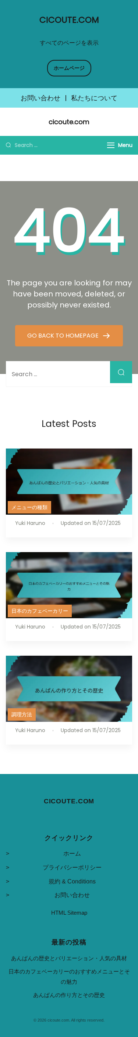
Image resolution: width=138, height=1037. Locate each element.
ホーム (72, 853)
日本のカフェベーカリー (39, 611)
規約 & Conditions (72, 881)
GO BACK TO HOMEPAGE (63, 335)
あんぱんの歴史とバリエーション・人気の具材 (69, 958)
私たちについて (94, 98)
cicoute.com (69, 20)
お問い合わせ (40, 98)
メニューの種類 (29, 507)
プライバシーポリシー (72, 867)
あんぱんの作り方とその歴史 (69, 995)
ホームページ (69, 68)
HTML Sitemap (69, 913)
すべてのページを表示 (69, 43)
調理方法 (21, 714)
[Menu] (110, 145)
